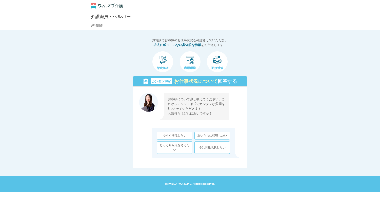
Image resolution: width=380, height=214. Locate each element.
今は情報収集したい (212, 147)
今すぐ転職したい (174, 135)
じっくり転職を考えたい (174, 147)
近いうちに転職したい (212, 135)
